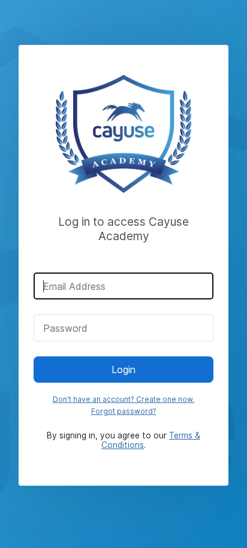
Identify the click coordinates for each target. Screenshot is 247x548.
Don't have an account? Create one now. (123, 399)
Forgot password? (123, 411)
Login (123, 370)
